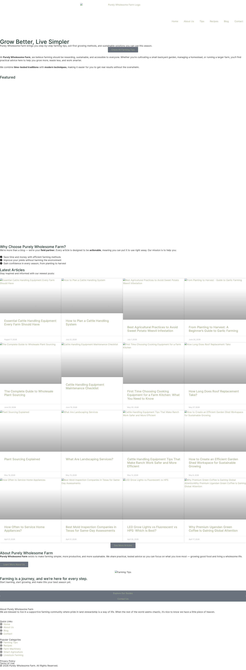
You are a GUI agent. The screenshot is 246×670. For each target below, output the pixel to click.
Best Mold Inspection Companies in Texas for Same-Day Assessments (91, 528)
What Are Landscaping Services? (89, 459)
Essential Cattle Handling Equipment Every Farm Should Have (30, 322)
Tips (202, 21)
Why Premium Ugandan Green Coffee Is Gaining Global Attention (213, 528)
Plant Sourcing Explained (22, 459)
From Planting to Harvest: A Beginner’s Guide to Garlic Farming (214, 329)
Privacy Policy (7, 661)
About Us (189, 21)
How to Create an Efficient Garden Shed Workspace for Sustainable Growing (213, 462)
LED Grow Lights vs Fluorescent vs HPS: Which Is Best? (152, 528)
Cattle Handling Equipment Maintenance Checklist (85, 386)
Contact (238, 21)
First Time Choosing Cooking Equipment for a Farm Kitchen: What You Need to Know (153, 395)
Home (175, 21)
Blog (226, 21)
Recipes (214, 21)
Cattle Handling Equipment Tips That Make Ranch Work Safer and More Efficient (153, 462)
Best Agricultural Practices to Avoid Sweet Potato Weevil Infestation (152, 329)
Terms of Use (7, 663)
